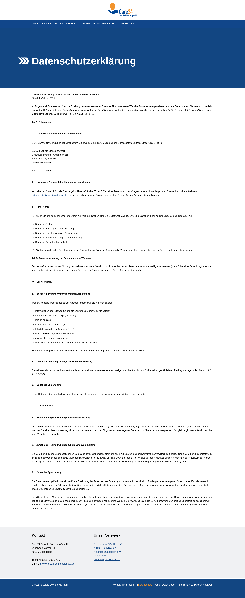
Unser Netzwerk (204, 584)
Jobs (157, 584)
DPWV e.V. (100, 555)
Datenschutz (145, 584)
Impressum (129, 584)
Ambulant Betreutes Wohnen (54, 23)
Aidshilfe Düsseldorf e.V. (107, 551)
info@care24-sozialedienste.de (57, 563)
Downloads (168, 584)
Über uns (127, 23)
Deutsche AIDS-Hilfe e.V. (108, 544)
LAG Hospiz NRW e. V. (107, 559)
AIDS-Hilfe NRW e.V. (105, 548)
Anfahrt (181, 584)
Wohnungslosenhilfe (98, 23)
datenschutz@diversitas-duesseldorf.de (51, 195)
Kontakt (117, 584)
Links (190, 584)
